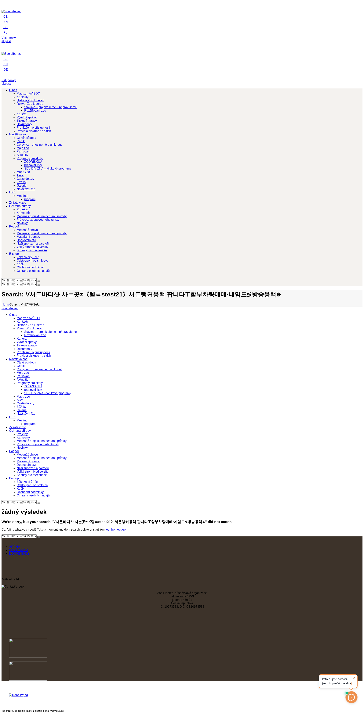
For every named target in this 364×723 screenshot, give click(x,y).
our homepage (116, 529)
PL (5, 32)
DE (5, 27)
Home (6, 304)
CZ (5, 16)
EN (5, 21)
